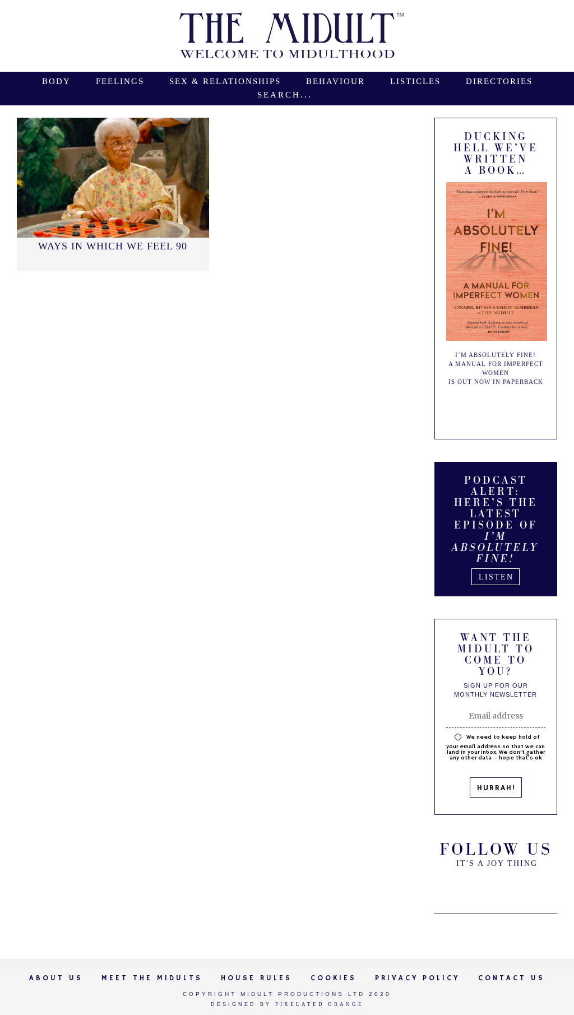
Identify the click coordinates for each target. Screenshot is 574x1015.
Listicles (415, 81)
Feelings (120, 81)
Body (56, 81)
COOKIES (334, 978)
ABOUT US (56, 978)
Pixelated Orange (319, 1004)
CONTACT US (511, 978)
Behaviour (335, 81)
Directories (499, 81)
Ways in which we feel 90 (112, 246)
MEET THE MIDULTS (151, 978)
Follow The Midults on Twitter (467, 887)
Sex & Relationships (225, 81)
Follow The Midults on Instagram (523, 887)
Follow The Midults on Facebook (495, 887)
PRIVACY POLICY (417, 978)
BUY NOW (505, 409)
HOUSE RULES (256, 978)
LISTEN (496, 577)
